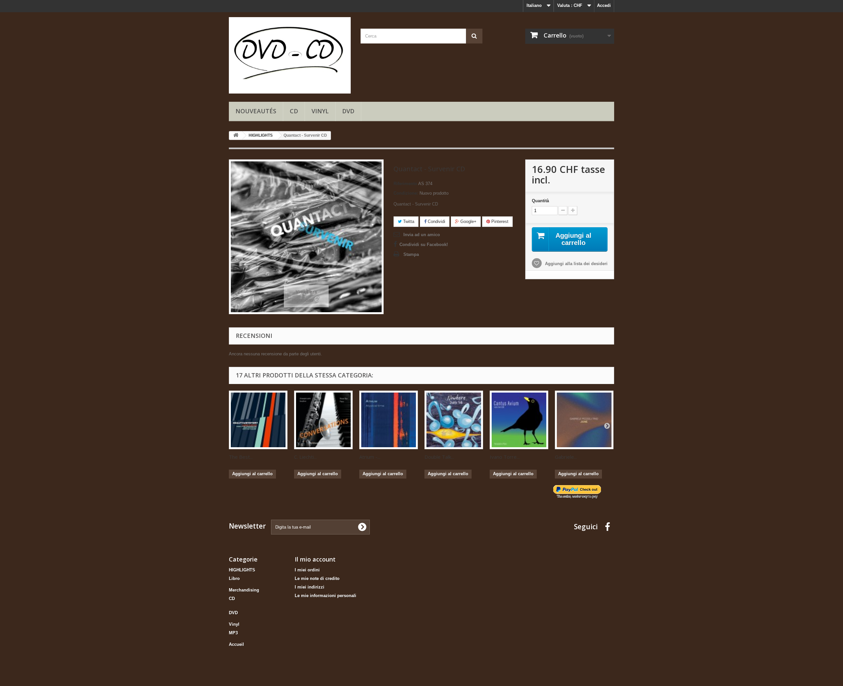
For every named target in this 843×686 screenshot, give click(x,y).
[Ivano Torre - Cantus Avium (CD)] (519, 420)
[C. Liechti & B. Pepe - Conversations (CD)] (323, 420)
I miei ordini (307, 569)
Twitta (408, 221)
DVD (348, 111)
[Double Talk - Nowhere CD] (453, 420)
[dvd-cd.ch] (290, 55)
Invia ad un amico (421, 234)
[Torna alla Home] (236, 135)
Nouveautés (255, 111)
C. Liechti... (305, 456)
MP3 (233, 632)
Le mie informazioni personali (325, 595)
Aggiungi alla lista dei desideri (576, 263)
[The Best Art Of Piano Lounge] (258, 420)
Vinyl (320, 111)
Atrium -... (369, 456)
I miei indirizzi (309, 587)
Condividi (435, 221)
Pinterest (499, 221)
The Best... (241, 456)
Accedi (604, 5)
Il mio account (315, 559)
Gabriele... (566, 456)
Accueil (236, 644)
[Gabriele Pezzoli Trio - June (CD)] (584, 420)
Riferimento (405, 183)
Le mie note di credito (317, 578)
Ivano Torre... (505, 456)
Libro (234, 578)
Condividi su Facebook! (423, 244)
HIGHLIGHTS (242, 569)
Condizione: (406, 193)
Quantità (540, 200)
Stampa (411, 254)
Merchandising (244, 590)
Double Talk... (439, 456)
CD (294, 111)
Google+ (467, 221)
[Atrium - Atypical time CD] (388, 420)
